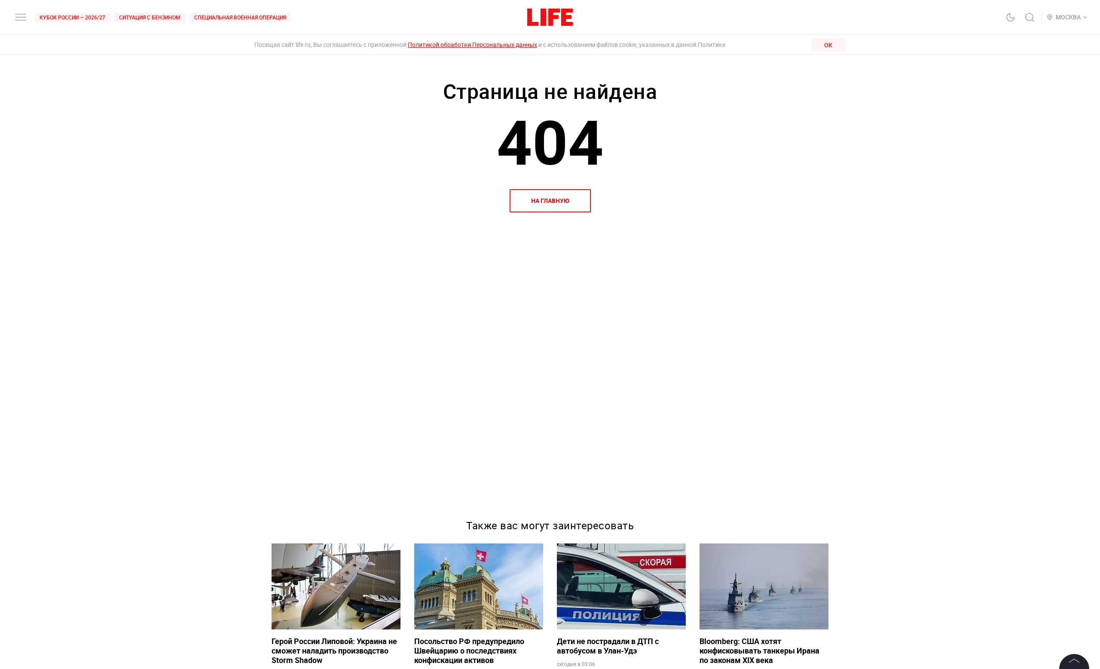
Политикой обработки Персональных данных (472, 44)
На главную (550, 200)
